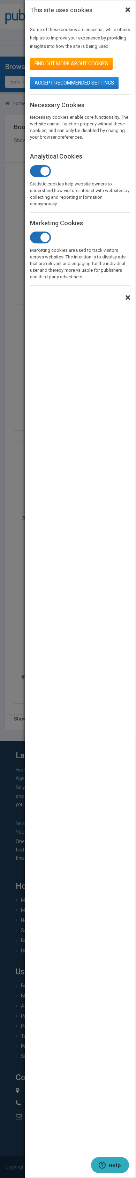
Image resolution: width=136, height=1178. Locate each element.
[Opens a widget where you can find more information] (110, 1166)
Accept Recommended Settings (74, 83)
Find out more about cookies (71, 63)
